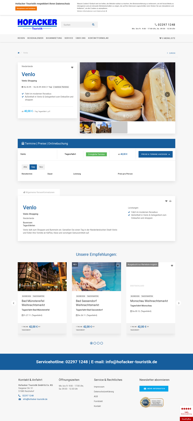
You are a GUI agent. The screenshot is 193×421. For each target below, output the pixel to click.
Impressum (99, 387)
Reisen (21, 38)
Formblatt (98, 401)
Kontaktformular (98, 38)
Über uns (81, 38)
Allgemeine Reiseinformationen (39, 192)
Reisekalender (35, 38)
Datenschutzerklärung (104, 391)
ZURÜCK (172, 53)
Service (69, 38)
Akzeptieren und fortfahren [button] (26, 8)
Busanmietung (54, 38)
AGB (96, 396)
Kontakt (97, 406)
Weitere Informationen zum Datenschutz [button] (91, 11)
